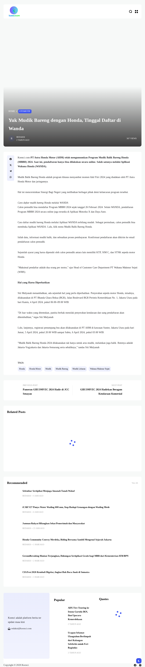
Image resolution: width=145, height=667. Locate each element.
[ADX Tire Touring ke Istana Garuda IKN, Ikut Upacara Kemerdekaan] (59, 611)
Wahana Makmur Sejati (99, 369)
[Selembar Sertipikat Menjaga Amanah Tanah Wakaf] (13, 495)
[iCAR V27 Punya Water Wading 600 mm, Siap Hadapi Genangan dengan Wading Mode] (13, 511)
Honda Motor (35, 369)
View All (135, 483)
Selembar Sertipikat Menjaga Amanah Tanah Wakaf (48, 491)
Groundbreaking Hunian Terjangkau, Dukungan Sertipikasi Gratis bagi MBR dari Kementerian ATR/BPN (75, 556)
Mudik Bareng (62, 369)
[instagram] (140, 665)
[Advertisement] (72, 45)
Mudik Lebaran (78, 369)
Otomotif (24, 111)
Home (11, 111)
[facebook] (135, 665)
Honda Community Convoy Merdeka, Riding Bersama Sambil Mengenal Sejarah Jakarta (67, 539)
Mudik (48, 369)
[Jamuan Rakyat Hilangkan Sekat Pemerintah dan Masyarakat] (13, 528)
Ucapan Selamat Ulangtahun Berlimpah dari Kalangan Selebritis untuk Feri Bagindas (79, 640)
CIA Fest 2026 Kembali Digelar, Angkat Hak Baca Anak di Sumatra (55, 572)
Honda (22, 369)
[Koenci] (14, 11)
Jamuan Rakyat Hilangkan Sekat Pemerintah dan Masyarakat (53, 523)
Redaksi (20, 137)
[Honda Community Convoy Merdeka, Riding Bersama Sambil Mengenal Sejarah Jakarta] (13, 544)
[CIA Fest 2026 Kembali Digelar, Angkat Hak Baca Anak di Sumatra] (13, 576)
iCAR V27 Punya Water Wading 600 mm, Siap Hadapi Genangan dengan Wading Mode (66, 507)
